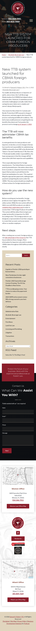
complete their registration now (12, 207)
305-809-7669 (13, 21)
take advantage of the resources (15, 237)
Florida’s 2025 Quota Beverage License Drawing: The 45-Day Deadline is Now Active (16, 283)
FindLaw (27, 623)
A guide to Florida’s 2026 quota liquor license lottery (18, 270)
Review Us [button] (18, 538)
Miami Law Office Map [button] (18, 600)
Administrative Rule (12, 311)
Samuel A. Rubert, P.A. (18, 87)
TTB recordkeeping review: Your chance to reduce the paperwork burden (16, 291)
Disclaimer (6, 621)
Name (3, 408)
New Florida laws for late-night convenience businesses (16, 276)
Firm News (9, 322)
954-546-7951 (14, 19)
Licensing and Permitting (14, 329)
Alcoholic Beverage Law (11, 90)
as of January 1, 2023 (25, 124)
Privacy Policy (21, 621)
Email (4, 416)
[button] (31, 20)
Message (4, 433)
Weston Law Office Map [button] (18, 506)
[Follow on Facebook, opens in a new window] (18, 533)
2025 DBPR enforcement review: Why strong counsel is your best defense (16, 299)
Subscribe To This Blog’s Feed (15, 355)
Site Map (13, 621)
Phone (4, 425)
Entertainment (10, 318)
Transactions (10, 336)
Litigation (9, 332)
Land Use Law (10, 325)
